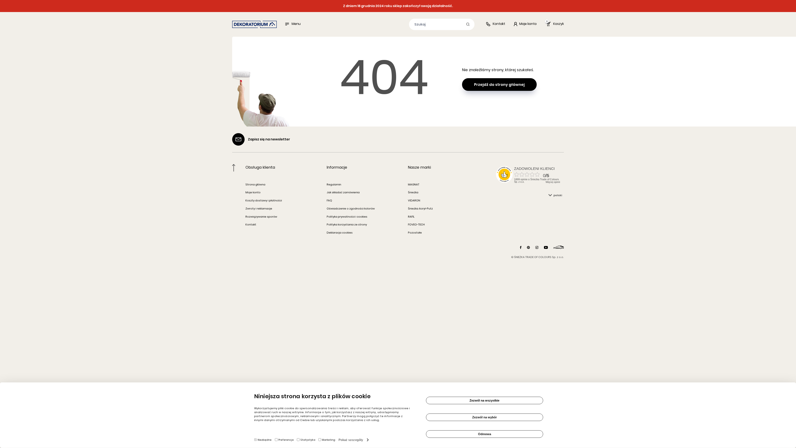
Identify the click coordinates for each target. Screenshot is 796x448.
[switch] (276, 439)
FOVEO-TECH (416, 224)
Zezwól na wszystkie (484, 400)
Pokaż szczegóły (351, 440)
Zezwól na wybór (484, 417)
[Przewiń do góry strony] (233, 168)
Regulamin (334, 184)
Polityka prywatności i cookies (347, 217)
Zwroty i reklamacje (258, 209)
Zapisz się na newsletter (269, 139)
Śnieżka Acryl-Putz (420, 209)
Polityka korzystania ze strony (347, 224)
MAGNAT (413, 184)
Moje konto (253, 192)
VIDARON (414, 200)
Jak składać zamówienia (343, 192)
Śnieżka (413, 192)
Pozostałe (415, 233)
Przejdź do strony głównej (499, 84)
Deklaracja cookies (340, 233)
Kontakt (499, 23)
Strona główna (255, 184)
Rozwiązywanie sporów (261, 217)
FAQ (329, 200)
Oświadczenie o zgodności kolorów (351, 209)
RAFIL (411, 217)
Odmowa (484, 434)
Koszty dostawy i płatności (263, 200)
